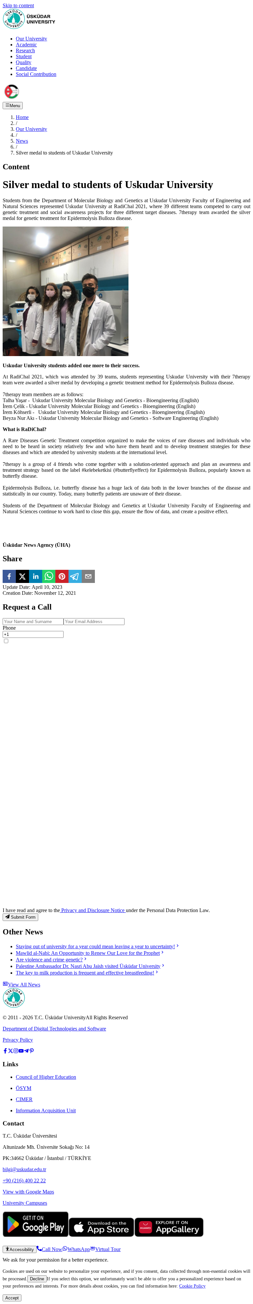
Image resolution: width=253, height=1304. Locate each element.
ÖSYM (23, 1088)
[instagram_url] (15, 1051)
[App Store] (101, 1235)
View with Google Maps (28, 1192)
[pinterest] (62, 577)
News (22, 141)
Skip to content (18, 5)
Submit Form (23, 917)
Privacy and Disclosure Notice (93, 910)
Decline (37, 1278)
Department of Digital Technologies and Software (54, 1028)
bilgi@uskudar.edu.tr (24, 1169)
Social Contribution (36, 74)
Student (24, 56)
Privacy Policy (18, 1040)
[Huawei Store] (169, 1235)
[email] (88, 577)
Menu (15, 105)
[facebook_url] (5, 1051)
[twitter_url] (10, 1051)
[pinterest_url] (31, 1051)
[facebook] (9, 577)
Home (22, 117)
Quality (23, 62)
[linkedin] (35, 577)
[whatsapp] (48, 577)
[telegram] (75, 577)
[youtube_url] (21, 1051)
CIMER (24, 1099)
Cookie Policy (192, 1286)
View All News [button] (24, 984)
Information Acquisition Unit (46, 1110)
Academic (26, 44)
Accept (12, 1297)
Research (25, 50)
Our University (31, 38)
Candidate (26, 68)
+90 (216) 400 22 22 (24, 1180)
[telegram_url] (26, 1051)
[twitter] (22, 577)
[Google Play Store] (36, 1235)
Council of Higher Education (46, 1077)
